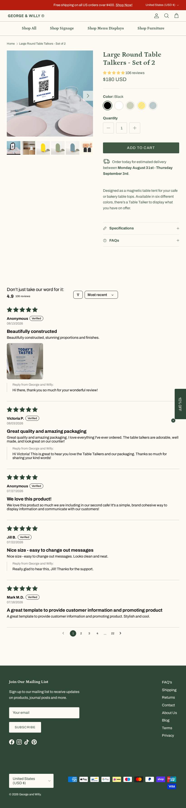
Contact (168, 705)
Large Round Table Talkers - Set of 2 (42, 44)
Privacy (168, 735)
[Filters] (78, 295)
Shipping (169, 690)
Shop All (29, 28)
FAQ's (167, 682)
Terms (167, 728)
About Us (169, 713)
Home (11, 44)
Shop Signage (62, 28)
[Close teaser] (173, 420)
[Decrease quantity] (108, 128)
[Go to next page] (121, 633)
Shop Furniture (150, 28)
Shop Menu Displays (106, 28)
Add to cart (141, 148)
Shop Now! (124, 5)
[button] (114, 73)
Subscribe (25, 727)
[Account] (155, 16)
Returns (168, 697)
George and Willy (30, 794)
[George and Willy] (26, 16)
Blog (165, 720)
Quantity (110, 118)
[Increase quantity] (134, 128)
